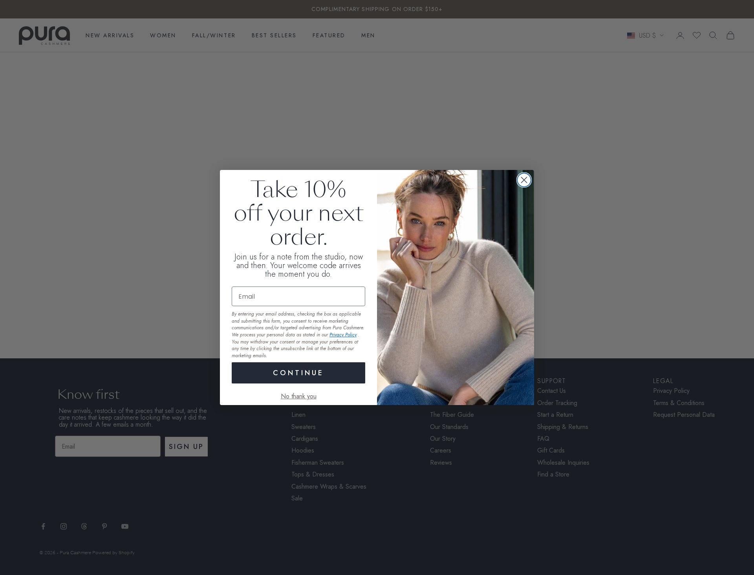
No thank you (299, 396)
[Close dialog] (524, 180)
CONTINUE (298, 373)
